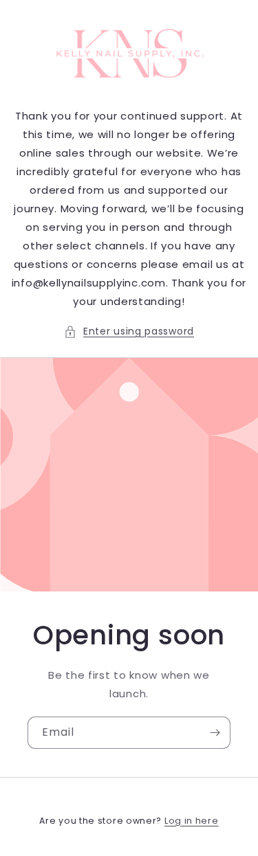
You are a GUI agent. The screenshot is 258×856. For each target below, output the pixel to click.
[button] (129, 331)
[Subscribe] (215, 733)
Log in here (191, 820)
